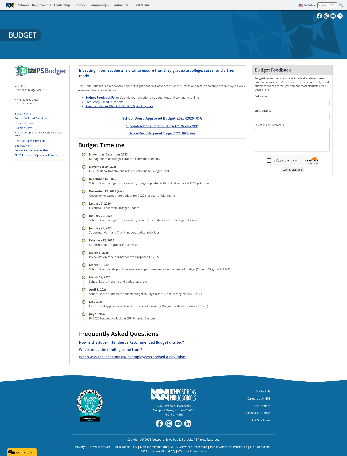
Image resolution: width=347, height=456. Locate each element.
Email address (263, 110)
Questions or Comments (269, 125)
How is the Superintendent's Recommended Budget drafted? (131, 342)
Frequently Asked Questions (31, 118)
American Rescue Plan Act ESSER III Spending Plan (119, 106)
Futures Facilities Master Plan (31, 150)
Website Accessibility (192, 451)
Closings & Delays (258, 413)
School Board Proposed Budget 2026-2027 (162, 133)
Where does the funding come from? (110, 349)
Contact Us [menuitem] (120, 5)
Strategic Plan (22, 145)
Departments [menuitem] (41, 5)
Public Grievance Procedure (228, 447)
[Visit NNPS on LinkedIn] (340, 16)
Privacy (80, 447)
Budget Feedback (25, 123)
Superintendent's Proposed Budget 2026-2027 (162, 126)
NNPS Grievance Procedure (188, 447)
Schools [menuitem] (23, 5)
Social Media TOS (125, 447)
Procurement (261, 406)
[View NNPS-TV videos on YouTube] (179, 423)
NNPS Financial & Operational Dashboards (39, 155)
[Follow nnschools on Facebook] (319, 16)
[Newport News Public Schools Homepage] (173, 394)
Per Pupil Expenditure (30, 140)
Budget (23, 35)
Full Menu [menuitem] (141, 5)
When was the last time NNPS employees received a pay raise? (133, 356)
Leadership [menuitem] (62, 5)
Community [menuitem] (98, 5)
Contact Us (263, 391)
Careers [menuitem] (81, 5)
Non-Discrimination (153, 447)
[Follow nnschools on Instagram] (326, 16)
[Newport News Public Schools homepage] (10, 5)
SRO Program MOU (158, 451)
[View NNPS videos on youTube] (333, 16)
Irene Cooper (22, 86)
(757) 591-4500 (173, 415)
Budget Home (23, 113)
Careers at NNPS (258, 399)
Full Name (261, 96)
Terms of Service (99, 447)
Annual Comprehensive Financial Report (38, 134)
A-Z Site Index (261, 420)
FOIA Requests (260, 447)
